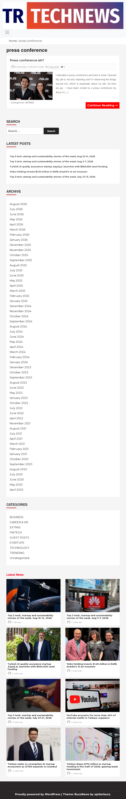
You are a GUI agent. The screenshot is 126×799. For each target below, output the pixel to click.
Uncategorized (19, 558)
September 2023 (21, 377)
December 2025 (20, 244)
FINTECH (16, 532)
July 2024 (16, 331)
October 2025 (19, 255)
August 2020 (18, 469)
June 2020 (17, 479)
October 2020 (19, 459)
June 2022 (17, 413)
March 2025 (17, 290)
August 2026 (18, 204)
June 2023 (17, 387)
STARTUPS (17, 542)
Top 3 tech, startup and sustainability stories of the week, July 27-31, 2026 (52, 176)
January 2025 (19, 301)
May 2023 (16, 392)
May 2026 (16, 219)
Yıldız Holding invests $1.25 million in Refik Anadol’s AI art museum (48, 171)
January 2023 (19, 398)
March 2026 (17, 229)
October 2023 (19, 372)
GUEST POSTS (19, 537)
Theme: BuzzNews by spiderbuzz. (87, 794)
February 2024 (19, 357)
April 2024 (16, 346)
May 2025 (16, 280)
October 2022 (19, 403)
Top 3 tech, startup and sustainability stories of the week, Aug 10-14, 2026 (52, 156)
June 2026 (17, 214)
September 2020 (21, 464)
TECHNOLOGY (19, 547)
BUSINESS (16, 517)
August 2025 (18, 265)
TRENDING (17, 552)
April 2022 (16, 418)
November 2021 (20, 423)
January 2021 (18, 454)
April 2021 (16, 438)
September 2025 (21, 260)
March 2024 (17, 352)
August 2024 (18, 326)
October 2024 (19, 316)
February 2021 (19, 449)
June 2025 (17, 275)
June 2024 (17, 336)
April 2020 (16, 489)
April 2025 (16, 285)
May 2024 (16, 341)
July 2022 (16, 408)
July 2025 (16, 270)
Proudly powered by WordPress (38, 794)
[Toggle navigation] (7, 32)
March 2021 (17, 443)
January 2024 (19, 362)
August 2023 (18, 382)
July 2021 (16, 433)
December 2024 (20, 306)
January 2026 (19, 239)
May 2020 (16, 484)
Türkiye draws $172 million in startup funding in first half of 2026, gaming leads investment (92, 767)
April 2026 (16, 224)
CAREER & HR (19, 522)
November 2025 (20, 250)
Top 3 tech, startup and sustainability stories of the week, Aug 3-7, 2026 (51, 161)
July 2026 (16, 209)
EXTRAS (30, 102)
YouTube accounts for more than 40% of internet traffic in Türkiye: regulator (91, 716)
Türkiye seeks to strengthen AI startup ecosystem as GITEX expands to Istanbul (32, 765)
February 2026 (19, 234)
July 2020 (16, 474)
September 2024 (21, 321)
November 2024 (20, 311)
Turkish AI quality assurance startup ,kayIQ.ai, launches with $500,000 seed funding (58, 166)
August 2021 (18, 428)
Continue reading (101, 105)
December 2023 (20, 367)
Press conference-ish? (27, 60)
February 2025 (19, 295)
